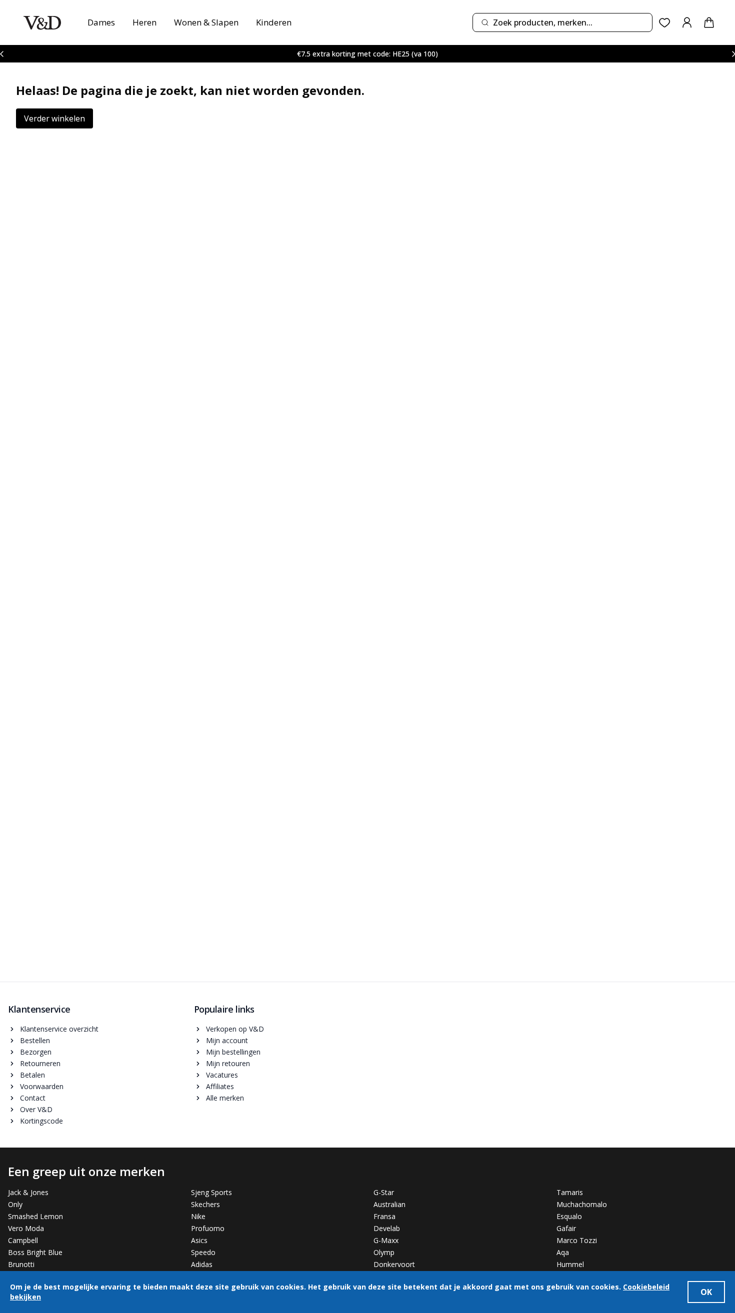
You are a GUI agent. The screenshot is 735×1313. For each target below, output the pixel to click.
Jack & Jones (28, 1192)
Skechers (205, 1204)
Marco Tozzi (576, 1240)
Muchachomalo (581, 1204)
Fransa (385, 1216)
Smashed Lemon (35, 1216)
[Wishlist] (664, 22)
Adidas (201, 1264)
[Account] (687, 22)
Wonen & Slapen (206, 22)
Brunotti (21, 1264)
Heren (144, 22)
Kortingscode (41, 1121)
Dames (101, 22)
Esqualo (569, 1216)
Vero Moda (26, 1228)
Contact (33, 1098)
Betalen (32, 1075)
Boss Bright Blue (35, 1252)
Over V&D (36, 1109)
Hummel (570, 1264)
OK (706, 1292)
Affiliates (220, 1086)
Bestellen (35, 1040)
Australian (390, 1204)
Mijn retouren (228, 1063)
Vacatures (222, 1075)
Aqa (562, 1252)
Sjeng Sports (211, 1192)
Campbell (23, 1240)
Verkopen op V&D (235, 1029)
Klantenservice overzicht (59, 1029)
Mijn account (227, 1040)
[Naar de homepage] (42, 22)
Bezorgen (36, 1052)
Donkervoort (394, 1264)
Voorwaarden (42, 1086)
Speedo (203, 1252)
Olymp (384, 1252)
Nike (198, 1216)
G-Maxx (386, 1240)
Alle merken (225, 1098)
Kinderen (274, 22)
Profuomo (207, 1228)
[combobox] (562, 22)
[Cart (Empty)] (709, 22)
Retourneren (40, 1063)
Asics (199, 1240)
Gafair (566, 1228)
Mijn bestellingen (233, 1052)
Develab (387, 1228)
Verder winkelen (54, 118)
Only (15, 1204)
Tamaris (569, 1192)
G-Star (384, 1192)
